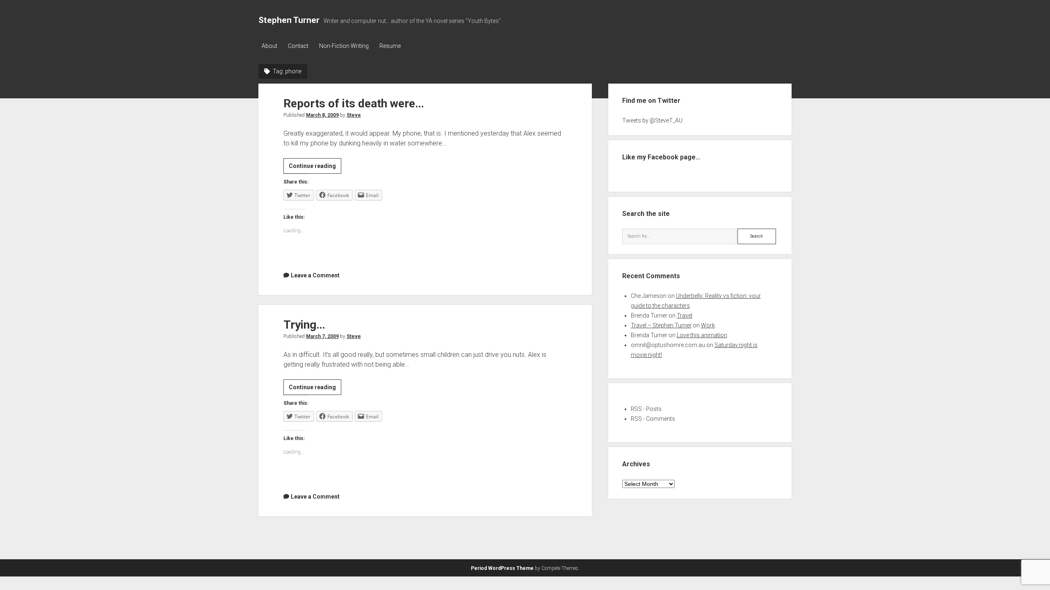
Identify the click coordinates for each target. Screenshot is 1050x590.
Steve (354, 115)
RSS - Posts (646, 409)
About (269, 46)
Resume (390, 46)
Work (708, 325)
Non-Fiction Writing (344, 46)
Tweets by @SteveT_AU (652, 120)
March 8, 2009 (322, 115)
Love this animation (702, 335)
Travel (684, 315)
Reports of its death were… (353, 103)
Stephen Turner (289, 20)
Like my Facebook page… (661, 157)
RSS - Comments (653, 418)
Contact (298, 46)
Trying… (304, 324)
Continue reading (315, 168)
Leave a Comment (315, 275)
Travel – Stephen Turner (661, 325)
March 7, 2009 (322, 336)
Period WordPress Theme (502, 568)
